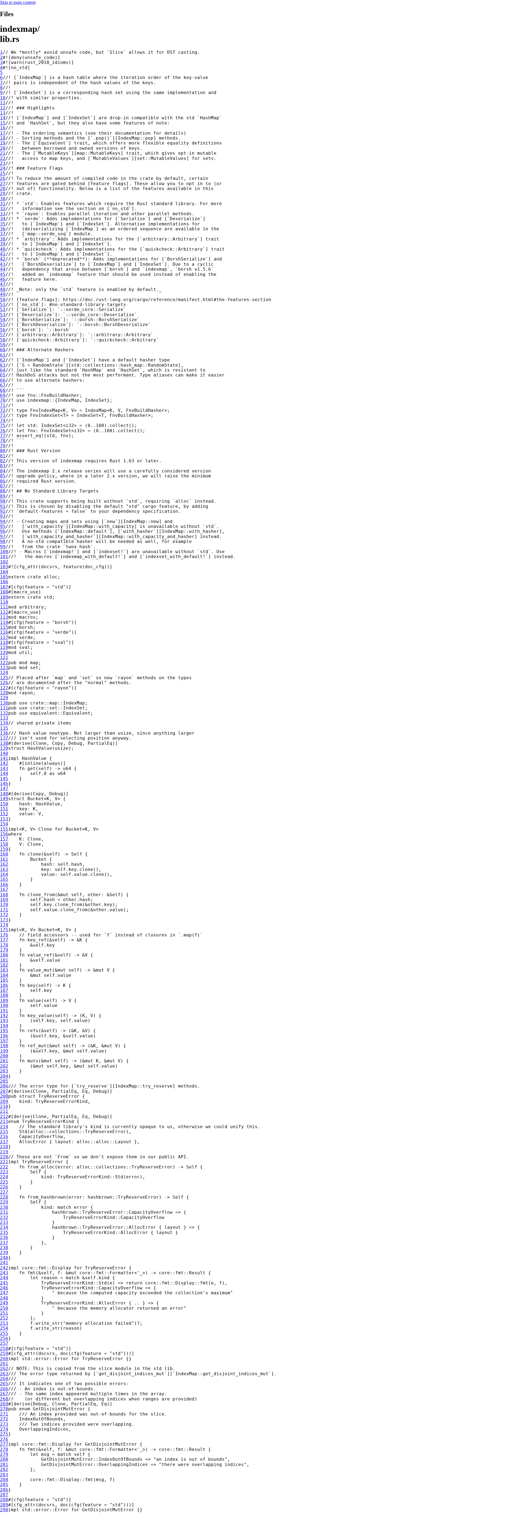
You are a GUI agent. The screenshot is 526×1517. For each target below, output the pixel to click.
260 (4, 1358)
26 (2, 178)
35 (2, 224)
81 (2, 456)
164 (4, 874)
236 (4, 1237)
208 (4, 1096)
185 (4, 980)
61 (2, 355)
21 (2, 153)
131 (4, 708)
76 (2, 430)
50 (2, 299)
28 (2, 188)
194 (4, 1025)
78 (2, 440)
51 (2, 304)
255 (4, 1333)
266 (4, 1388)
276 (4, 1439)
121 (4, 657)
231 (4, 1212)
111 (4, 607)
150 (4, 803)
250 (4, 1308)
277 (4, 1444)
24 (2, 168)
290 (4, 1509)
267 (4, 1393)
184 (4, 975)
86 (2, 481)
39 (2, 244)
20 (2, 148)
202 (4, 1066)
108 (4, 592)
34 (2, 218)
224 (4, 1176)
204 (4, 1076)
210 (4, 1106)
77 (2, 435)
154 (4, 824)
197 (4, 1040)
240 (4, 1257)
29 (2, 193)
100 (4, 551)
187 (4, 990)
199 (4, 1051)
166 (4, 884)
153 (4, 819)
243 (4, 1272)
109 (4, 597)
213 (4, 1121)
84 (2, 471)
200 (4, 1055)
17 (2, 133)
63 (2, 365)
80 (2, 450)
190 (4, 1005)
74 (2, 420)
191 (4, 1010)
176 (4, 935)
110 (4, 602)
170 (4, 904)
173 (4, 919)
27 (2, 183)
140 (4, 753)
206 (4, 1086)
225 (4, 1182)
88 (2, 491)
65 (2, 375)
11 (2, 102)
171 (4, 909)
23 (2, 163)
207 (4, 1091)
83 (2, 465)
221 (4, 1161)
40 (2, 249)
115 (4, 627)
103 (4, 566)
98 (2, 541)
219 (4, 1151)
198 (4, 1045)
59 (2, 344)
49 (2, 294)
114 (4, 622)
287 (4, 1494)
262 (4, 1368)
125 (4, 677)
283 (4, 1474)
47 (2, 284)
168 (4, 894)
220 (4, 1156)
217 (4, 1141)
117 (4, 637)
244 (4, 1277)
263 (4, 1373)
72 (2, 410)
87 (2, 486)
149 (4, 798)
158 (4, 844)
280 (4, 1459)
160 (4, 854)
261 (4, 1363)
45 (2, 274)
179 (4, 950)
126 (4, 682)
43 (2, 264)
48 (2, 289)
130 (4, 703)
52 (2, 309)
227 (4, 1192)
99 (2, 546)
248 (4, 1298)
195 (4, 1030)
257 (4, 1343)
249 (4, 1303)
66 (2, 380)
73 (2, 415)
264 (4, 1378)
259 (4, 1353)
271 (4, 1414)
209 (4, 1101)
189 (4, 1000)
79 (2, 445)
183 (4, 970)
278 (4, 1449)
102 (4, 561)
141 (4, 758)
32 (2, 208)
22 (2, 158)
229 (4, 1202)
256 (4, 1338)
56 (2, 329)
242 (4, 1267)
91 (2, 506)
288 (4, 1499)
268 (4, 1399)
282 (4, 1469)
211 (4, 1111)
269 (4, 1403)
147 (4, 788)
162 (4, 864)
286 (4, 1489)
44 (2, 269)
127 (4, 687)
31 (2, 203)
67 (2, 385)
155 (4, 829)
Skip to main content (18, 2)
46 (2, 279)
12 (2, 108)
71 (2, 405)
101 (4, 556)
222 (4, 1167)
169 (4, 899)
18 (2, 138)
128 (4, 692)
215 (4, 1131)
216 (4, 1136)
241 (4, 1262)
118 (4, 642)
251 (4, 1313)
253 (4, 1323)
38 (2, 239)
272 (4, 1419)
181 (4, 960)
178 (4, 945)
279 (4, 1454)
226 (4, 1187)
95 (2, 526)
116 (4, 632)
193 (4, 1020)
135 (4, 728)
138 (4, 743)
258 (4, 1348)
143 (4, 768)
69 (2, 395)
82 (2, 460)
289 (4, 1504)
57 (2, 334)
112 (4, 612)
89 (2, 496)
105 (4, 576)
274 (4, 1429)
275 (4, 1434)
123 (4, 667)
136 (4, 733)
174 (4, 924)
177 (4, 940)
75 (2, 425)
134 (4, 723)
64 (2, 370)
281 (4, 1464)
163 (4, 869)
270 (4, 1408)
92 (2, 511)
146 (4, 783)
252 (4, 1318)
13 (2, 112)
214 (4, 1126)
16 (2, 128)
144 (4, 773)
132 (4, 713)
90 (2, 501)
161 (4, 859)
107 (4, 587)
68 (2, 390)
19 (2, 143)
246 (4, 1287)
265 (4, 1383)
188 (4, 995)
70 (2, 400)
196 (4, 1035)
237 (4, 1242)
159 (4, 849)
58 (2, 340)
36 (2, 228)
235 (4, 1232)
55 (2, 324)
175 (4, 929)
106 (4, 581)
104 (4, 571)
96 (2, 531)
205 (4, 1081)
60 (2, 349)
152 (4, 813)
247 (4, 1292)
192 (4, 1015)
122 (4, 662)
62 (2, 360)
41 (2, 254)
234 (4, 1227)
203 (4, 1071)
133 (4, 718)
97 (2, 536)
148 (4, 793)
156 (4, 834)
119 (4, 647)
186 (4, 985)
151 (4, 808)
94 (2, 521)
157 (4, 839)
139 (4, 748)
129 (4, 697)
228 (4, 1197)
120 (4, 652)
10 (2, 97)
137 (4, 738)
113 (4, 617)
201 (4, 1060)
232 (4, 1217)
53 (2, 314)
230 (4, 1207)
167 (4, 889)
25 (2, 173)
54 (2, 319)
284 (4, 1479)
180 (4, 955)
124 (4, 672)
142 (4, 763)
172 (4, 914)
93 (2, 516)
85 (2, 476)
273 (4, 1424)
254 (4, 1328)
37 (2, 233)
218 (4, 1146)
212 (4, 1116)
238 (4, 1247)
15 (2, 123)
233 (4, 1222)
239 (4, 1252)
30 (2, 198)
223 (4, 1171)
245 (4, 1283)
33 (2, 213)
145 (4, 778)
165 (4, 879)
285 (4, 1484)
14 (2, 117)
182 (4, 965)
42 (2, 259)
